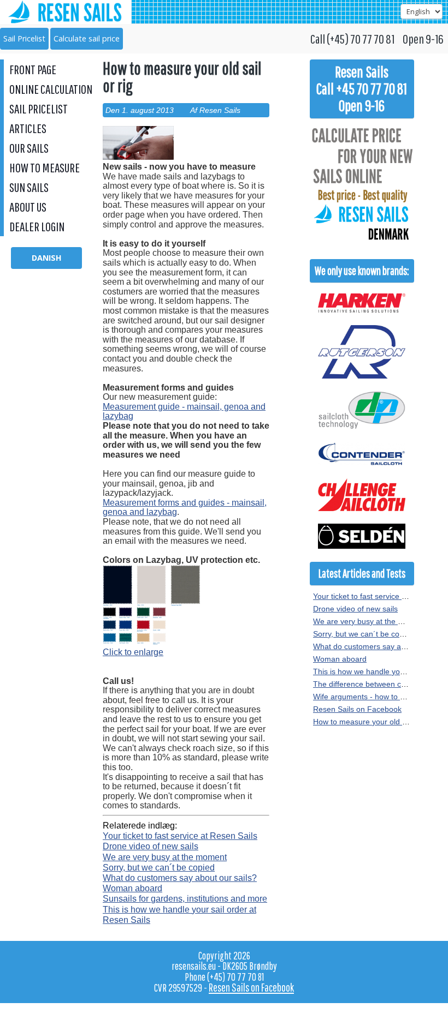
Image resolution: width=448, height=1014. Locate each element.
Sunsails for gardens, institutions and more (185, 898)
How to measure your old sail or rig (373, 721)
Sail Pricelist (24, 38)
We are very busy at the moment (165, 857)
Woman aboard (132, 888)
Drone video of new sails (150, 846)
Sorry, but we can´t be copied (159, 867)
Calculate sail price (87, 38)
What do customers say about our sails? (180, 878)
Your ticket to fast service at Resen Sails (180, 836)
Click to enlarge (133, 652)
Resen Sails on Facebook (357, 709)
